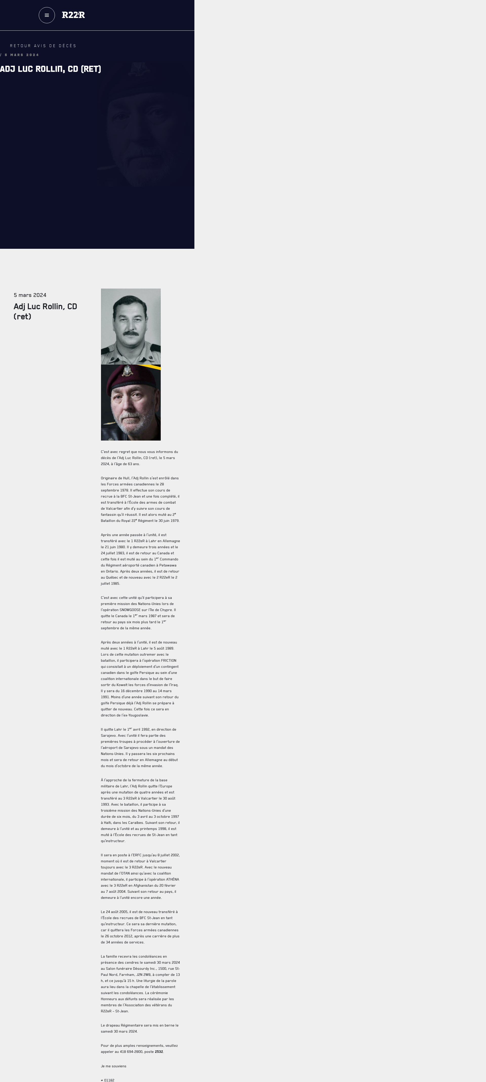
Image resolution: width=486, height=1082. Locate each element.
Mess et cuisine (285, 584)
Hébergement (283, 554)
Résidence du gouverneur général (304, 614)
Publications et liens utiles (298, 339)
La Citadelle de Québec (293, 234)
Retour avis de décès (34, 51)
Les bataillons (284, 279)
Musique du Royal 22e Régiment (301, 294)
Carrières (280, 324)
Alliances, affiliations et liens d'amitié (309, 309)
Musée (276, 599)
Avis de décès (319, 884)
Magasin (357, 43)
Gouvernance (283, 219)
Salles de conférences (293, 569)
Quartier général (288, 264)
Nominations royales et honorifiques (307, 249)
